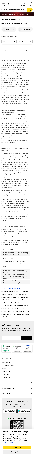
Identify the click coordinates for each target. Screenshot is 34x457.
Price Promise (6, 371)
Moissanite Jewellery (7, 291)
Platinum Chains (6, 311)
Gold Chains (7, 300)
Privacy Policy (6, 374)
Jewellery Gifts (11, 314)
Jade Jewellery (16, 300)
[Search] (30, 10)
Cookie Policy (6, 377)
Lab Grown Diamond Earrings (15, 308)
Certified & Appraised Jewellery (12, 306)
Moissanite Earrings (19, 311)
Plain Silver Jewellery (9, 317)
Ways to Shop (6, 363)
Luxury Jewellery (12, 297)
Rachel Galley (6, 368)
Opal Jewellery (13, 303)
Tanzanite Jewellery (7, 294)
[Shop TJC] (13, 3)
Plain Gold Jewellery (22, 291)
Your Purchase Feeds (8, 365)
